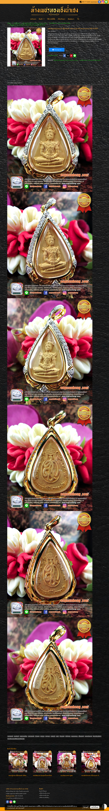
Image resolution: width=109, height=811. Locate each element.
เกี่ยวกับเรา (61, 19)
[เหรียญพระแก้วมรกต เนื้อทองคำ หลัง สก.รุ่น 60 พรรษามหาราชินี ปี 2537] (26, 47)
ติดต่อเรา (71, 19)
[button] (78, 19)
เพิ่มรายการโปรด (53, 55)
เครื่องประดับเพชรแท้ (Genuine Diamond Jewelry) (66, 60)
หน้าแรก (33, 19)
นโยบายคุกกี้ (21, 808)
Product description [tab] (15, 83)
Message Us (57, 49)
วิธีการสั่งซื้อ (51, 19)
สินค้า (41, 19)
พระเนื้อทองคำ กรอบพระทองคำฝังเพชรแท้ (90, 60)
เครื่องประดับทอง (44, 795)
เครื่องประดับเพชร (44, 793)
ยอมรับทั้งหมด (94, 807)
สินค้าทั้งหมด (43, 791)
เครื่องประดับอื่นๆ (44, 797)
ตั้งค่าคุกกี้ (85, 807)
